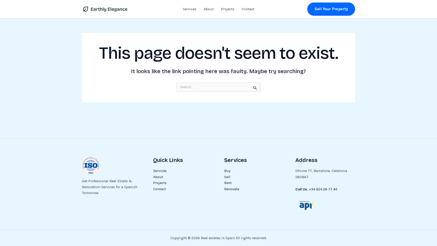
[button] (331, 9)
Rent (228, 183)
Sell (227, 177)
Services (189, 9)
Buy (227, 171)
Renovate (231, 189)
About (209, 9)
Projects (227, 9)
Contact (248, 9)
